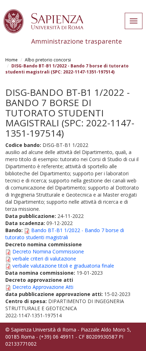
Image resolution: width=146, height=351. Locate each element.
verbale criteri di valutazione (44, 258)
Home (11, 60)
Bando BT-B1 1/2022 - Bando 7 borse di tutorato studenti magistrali (64, 234)
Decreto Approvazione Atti (42, 287)
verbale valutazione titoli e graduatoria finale (63, 265)
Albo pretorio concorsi (48, 60)
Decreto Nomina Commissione (48, 251)
